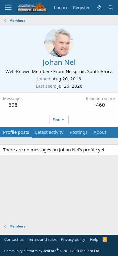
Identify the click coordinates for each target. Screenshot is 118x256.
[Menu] (8, 7)
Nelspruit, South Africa (89, 71)
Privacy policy (73, 239)
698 (13, 104)
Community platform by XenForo (52, 250)
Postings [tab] (78, 132)
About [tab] (99, 132)
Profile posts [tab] (16, 132)
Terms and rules (42, 239)
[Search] (111, 7)
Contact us (14, 239)
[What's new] (99, 7)
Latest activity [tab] (49, 132)
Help (94, 239)
